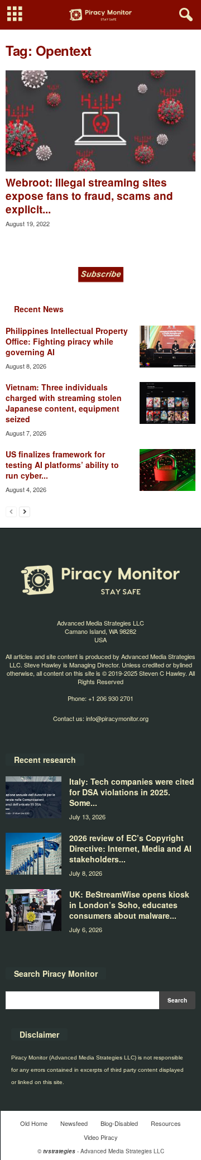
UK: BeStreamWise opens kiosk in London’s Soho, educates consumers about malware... (129, 905)
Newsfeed (74, 1123)
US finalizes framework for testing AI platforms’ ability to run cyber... (62, 464)
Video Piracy (101, 1137)
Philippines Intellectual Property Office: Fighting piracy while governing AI (67, 341)
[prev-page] (11, 511)
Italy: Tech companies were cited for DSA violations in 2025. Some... (131, 792)
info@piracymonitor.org (117, 718)
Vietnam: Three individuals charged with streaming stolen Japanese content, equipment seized (64, 402)
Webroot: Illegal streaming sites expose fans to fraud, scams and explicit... (89, 196)
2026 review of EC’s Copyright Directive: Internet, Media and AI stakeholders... (130, 848)
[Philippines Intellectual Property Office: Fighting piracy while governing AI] (167, 346)
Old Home (33, 1123)
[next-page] (24, 511)
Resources (166, 1123)
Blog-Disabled (119, 1123)
